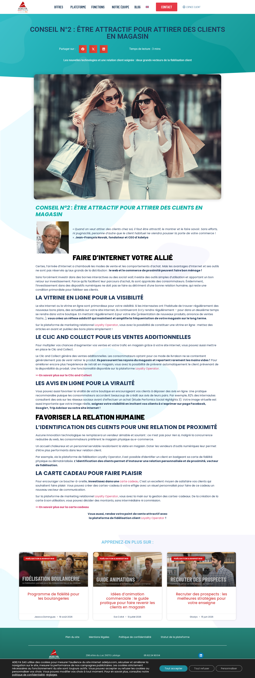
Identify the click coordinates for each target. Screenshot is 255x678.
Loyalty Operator (106, 325)
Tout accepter (173, 668)
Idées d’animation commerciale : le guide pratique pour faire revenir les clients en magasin (127, 601)
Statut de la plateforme (175, 637)
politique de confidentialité (28, 674)
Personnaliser (229, 668)
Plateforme (78, 7)
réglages (51, 674)
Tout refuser (201, 668)
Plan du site (72, 637)
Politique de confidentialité (135, 637)
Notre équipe (120, 7)
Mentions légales (99, 637)
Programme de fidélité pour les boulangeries (53, 596)
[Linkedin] (201, 655)
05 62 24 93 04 (152, 655)
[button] (83, 49)
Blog (137, 7)
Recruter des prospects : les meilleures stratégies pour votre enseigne (201, 598)
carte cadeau (129, 481)
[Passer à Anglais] (147, 7)
